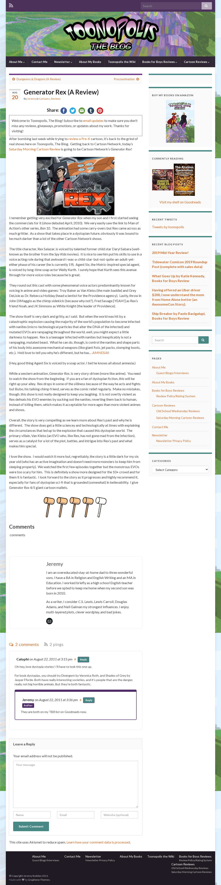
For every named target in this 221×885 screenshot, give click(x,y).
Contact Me (39, 62)
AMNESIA (100, 353)
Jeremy (31, 98)
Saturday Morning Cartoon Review (34, 149)
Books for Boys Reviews (158, 62)
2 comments (26, 644)
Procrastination (124, 79)
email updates (93, 120)
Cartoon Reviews (196, 62)
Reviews (56, 98)
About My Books (90, 62)
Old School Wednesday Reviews (178, 411)
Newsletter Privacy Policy (173, 441)
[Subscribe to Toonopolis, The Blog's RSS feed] (11, 5)
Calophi (22, 659)
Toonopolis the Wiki (122, 62)
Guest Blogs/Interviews (172, 373)
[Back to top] (211, 875)
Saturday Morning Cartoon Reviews (180, 417)
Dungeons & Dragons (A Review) (39, 79)
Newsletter (62, 62)
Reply (83, 659)
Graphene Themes (39, 879)
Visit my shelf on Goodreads (180, 202)
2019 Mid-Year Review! (170, 252)
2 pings (56, 644)
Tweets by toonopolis (168, 227)
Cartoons (44, 98)
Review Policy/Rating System (175, 396)
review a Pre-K (79, 139)
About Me (16, 62)
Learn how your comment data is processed (98, 842)
